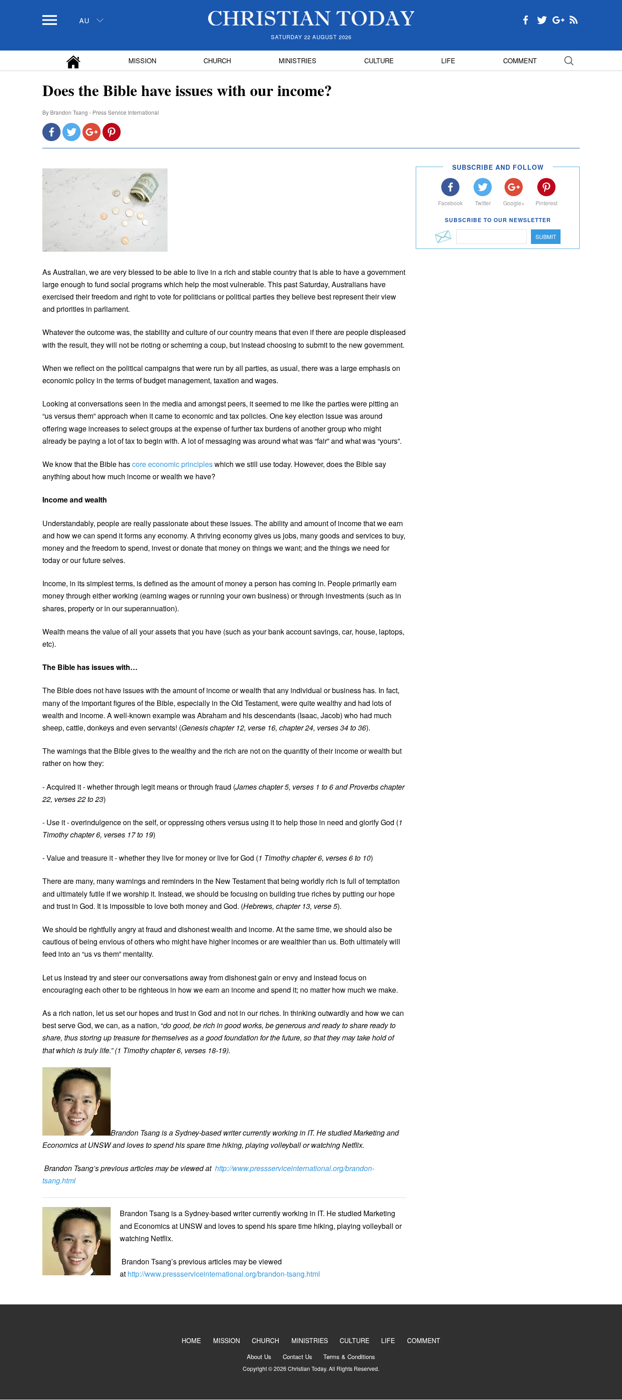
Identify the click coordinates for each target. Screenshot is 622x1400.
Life (448, 60)
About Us (259, 1356)
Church (217, 60)
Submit (545, 236)
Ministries (297, 60)
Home (191, 1340)
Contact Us (297, 1356)
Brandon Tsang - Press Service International (104, 112)
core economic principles (172, 464)
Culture (379, 60)
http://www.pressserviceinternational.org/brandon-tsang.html (223, 1273)
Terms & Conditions (349, 1356)
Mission (142, 60)
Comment (520, 60)
